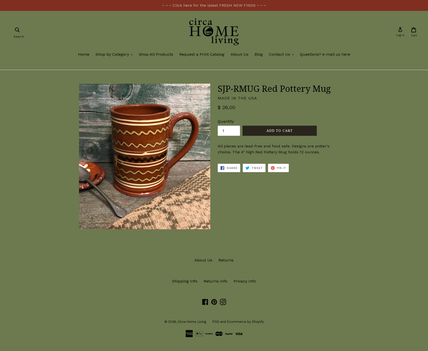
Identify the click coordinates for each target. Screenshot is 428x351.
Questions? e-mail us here (325, 54)
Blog (259, 54)
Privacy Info (245, 281)
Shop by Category (115, 54)
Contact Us (282, 54)
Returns (226, 260)
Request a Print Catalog (201, 54)
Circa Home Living (192, 322)
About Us (239, 54)
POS (215, 322)
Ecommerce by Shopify (245, 322)
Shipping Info (184, 281)
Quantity (226, 121)
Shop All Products (156, 54)
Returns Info (215, 281)
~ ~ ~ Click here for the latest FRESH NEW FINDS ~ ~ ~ (214, 5)
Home (83, 54)
